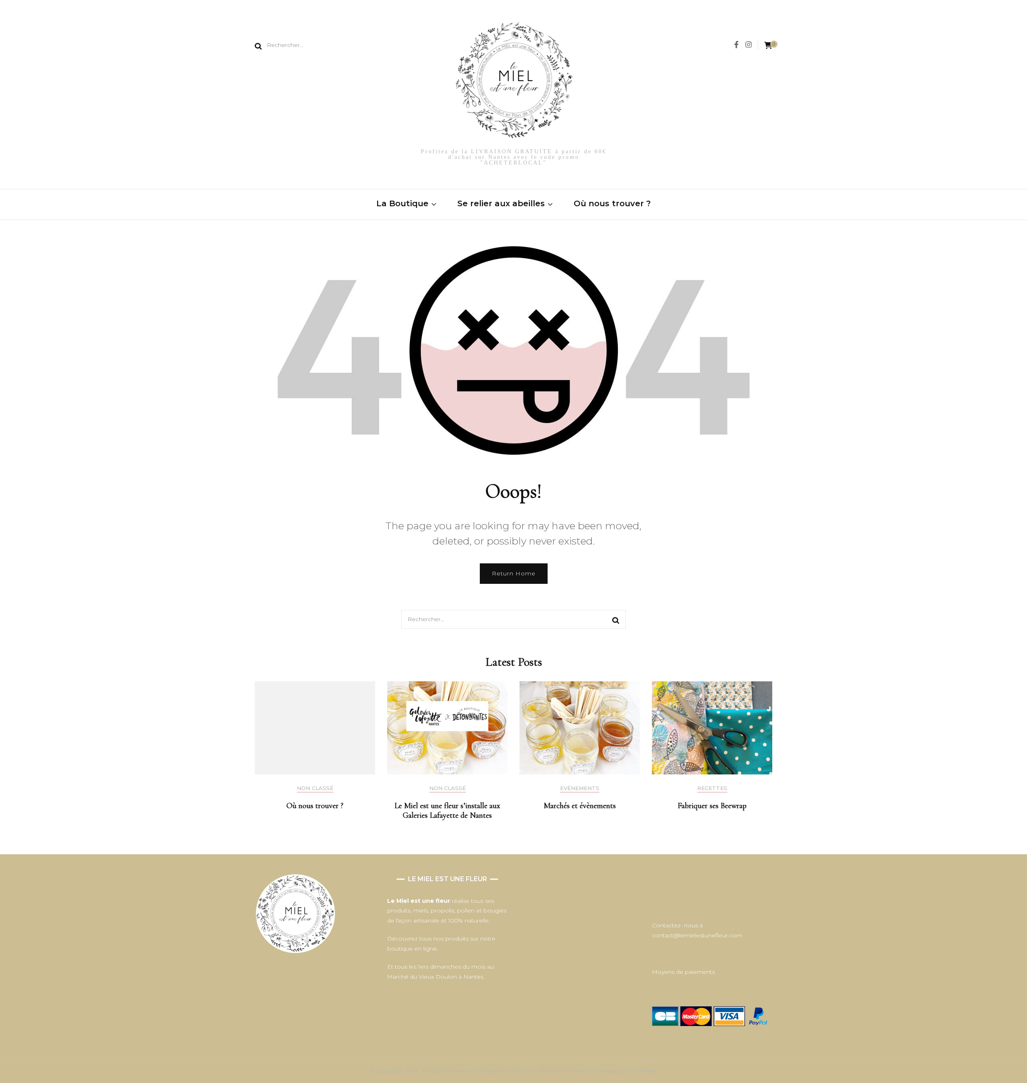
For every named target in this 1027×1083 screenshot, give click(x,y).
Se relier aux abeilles (501, 203)
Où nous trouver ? (612, 203)
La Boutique (402, 203)
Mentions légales (676, 879)
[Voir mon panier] (768, 45)
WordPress (641, 1070)
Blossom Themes (564, 1070)
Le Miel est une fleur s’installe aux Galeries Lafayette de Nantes (447, 810)
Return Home (514, 573)
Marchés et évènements (580, 806)
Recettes (712, 788)
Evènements (579, 788)
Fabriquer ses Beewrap (712, 806)
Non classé (315, 788)
